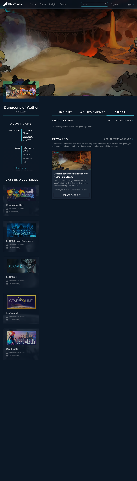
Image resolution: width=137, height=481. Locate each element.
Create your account (118, 139)
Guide (63, 4)
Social (33, 4)
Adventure (27, 158)
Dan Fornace (28, 170)
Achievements (93, 112)
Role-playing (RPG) (28, 149)
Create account (72, 195)
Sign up (115, 4)
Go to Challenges (120, 120)
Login (129, 4)
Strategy (26, 154)
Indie (25, 162)
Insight (52, 4)
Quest (43, 4)
